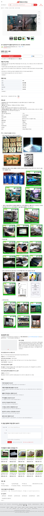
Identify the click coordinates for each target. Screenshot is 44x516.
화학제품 (6, 7)
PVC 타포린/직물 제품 (4, 485)
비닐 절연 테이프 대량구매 (6, 498)
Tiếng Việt (29, 508)
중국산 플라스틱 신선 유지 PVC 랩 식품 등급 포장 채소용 (13, 459)
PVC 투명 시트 (24, 483)
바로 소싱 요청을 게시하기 (28, 442)
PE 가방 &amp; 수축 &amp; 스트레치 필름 (18, 485)
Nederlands (14, 508)
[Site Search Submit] (35, 5)
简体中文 (8, 507)
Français (19, 507)
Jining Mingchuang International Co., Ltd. (10, 46)
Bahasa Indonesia (34, 508)
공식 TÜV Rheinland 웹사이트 (33, 336)
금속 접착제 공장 (32, 495)
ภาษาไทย (21, 508)
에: (6, 430)
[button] (1, 1)
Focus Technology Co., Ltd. (23, 510)
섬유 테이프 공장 (17, 495)
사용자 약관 (9, 504)
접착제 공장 (4, 495)
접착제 (38, 495)
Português (31, 507)
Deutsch (27, 507)
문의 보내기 (11, 56)
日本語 (16, 507)
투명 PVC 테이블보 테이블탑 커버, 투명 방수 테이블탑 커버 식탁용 (22, 474)
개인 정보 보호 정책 (15, 504)
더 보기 (2, 500)
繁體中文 (12, 507)
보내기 (9, 442)
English (4, 507)
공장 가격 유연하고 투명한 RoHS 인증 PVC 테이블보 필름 (30, 459)
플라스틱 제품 (11, 7)
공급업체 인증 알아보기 (35, 504)
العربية (10, 508)
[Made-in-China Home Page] (22, 2)
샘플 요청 (20, 58)
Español (23, 507)
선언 (5, 504)
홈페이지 (2, 7)
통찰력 (42, 504)
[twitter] (26, 505)
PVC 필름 (2, 483)
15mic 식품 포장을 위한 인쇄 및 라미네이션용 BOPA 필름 (39, 474)
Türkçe (25, 508)
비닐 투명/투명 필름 (15, 483)
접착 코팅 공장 (24, 495)
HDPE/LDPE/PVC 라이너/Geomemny (37, 483)
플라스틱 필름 (17, 7)
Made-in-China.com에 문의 (23, 504)
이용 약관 (21, 512)
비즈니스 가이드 (19, 505)
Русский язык (40, 507)
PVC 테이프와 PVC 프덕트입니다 (27, 485)
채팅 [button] (33, 56)
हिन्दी (18, 508)
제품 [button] (10, 4)
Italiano (35, 507)
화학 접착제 (10, 495)
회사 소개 (1, 504)
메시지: (6, 433)
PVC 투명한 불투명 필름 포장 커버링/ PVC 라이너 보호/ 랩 (21, 459)
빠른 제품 (29, 504)
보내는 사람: (5, 427)
